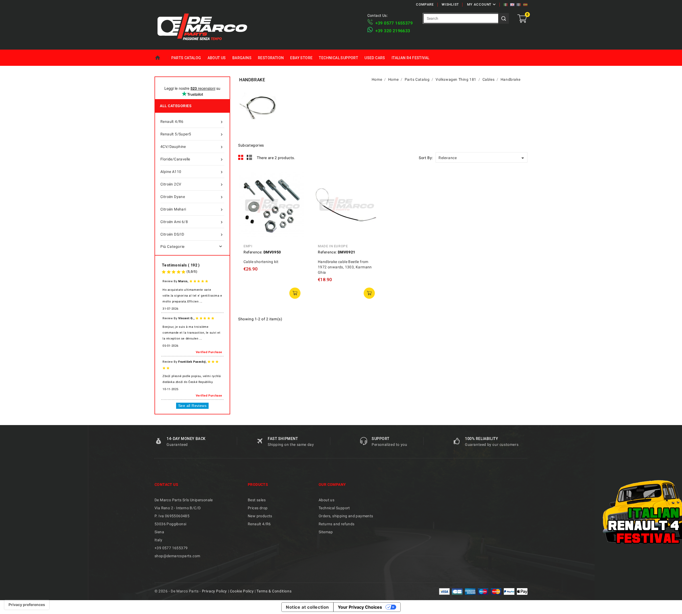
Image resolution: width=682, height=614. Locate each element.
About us (217, 58)
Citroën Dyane (192, 197)
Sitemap (326, 532)
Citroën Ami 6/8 (192, 222)
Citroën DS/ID (192, 234)
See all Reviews (192, 405)
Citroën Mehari (192, 209)
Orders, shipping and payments (346, 516)
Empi (247, 246)
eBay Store (301, 58)
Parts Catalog (186, 58)
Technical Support (338, 58)
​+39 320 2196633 (392, 30)
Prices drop (257, 508)
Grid (240, 157)
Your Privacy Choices (360, 607)
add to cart (295, 293)
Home (161, 58)
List (249, 157)
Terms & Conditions (274, 591)
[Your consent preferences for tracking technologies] (26, 605)
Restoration (271, 58)
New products (260, 516)
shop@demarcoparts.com (177, 556)
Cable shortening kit (260, 262)
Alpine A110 (192, 172)
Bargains (241, 58)
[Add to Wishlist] (296, 202)
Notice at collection (307, 607)
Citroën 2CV (192, 184)
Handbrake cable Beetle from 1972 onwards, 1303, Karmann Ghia (345, 267)
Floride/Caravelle (192, 159)
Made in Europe (333, 246)
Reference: (252, 252)
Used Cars (374, 58)
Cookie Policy (242, 591)
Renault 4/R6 (192, 121)
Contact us (166, 484)
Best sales (257, 500)
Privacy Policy (214, 591)
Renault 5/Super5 (192, 134)
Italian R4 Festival (410, 58)
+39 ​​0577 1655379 (394, 23)
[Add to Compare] (296, 190)
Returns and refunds (337, 524)
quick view (296, 178)
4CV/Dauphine (192, 147)
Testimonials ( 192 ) (181, 265)
